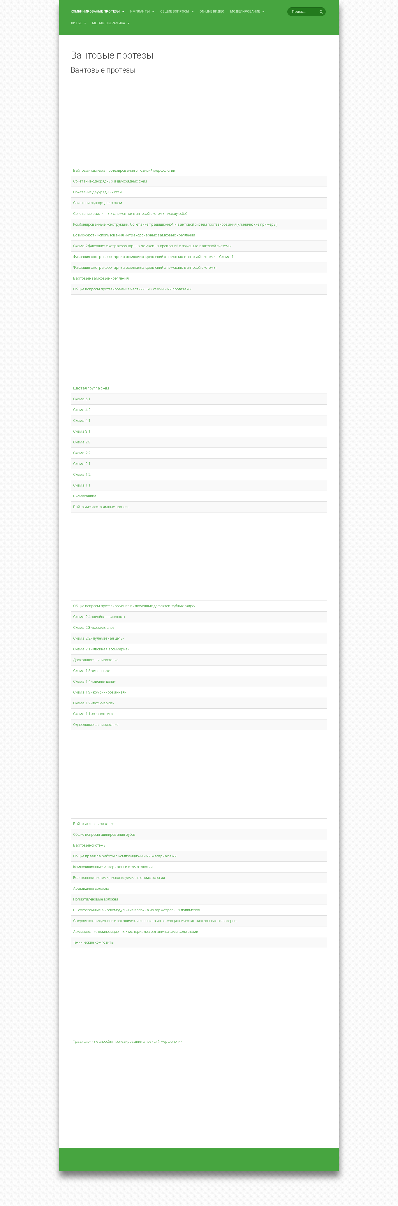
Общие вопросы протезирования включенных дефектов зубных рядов (134, 606)
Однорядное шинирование (95, 724)
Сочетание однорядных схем (97, 203)
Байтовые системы (89, 845)
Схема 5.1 (81, 399)
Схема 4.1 (81, 420)
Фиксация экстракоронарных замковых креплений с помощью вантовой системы (144, 267)
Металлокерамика (109, 23)
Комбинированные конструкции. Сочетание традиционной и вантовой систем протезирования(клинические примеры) (175, 224)
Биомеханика (84, 496)
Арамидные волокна (91, 888)
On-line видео (212, 11)
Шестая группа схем (91, 388)
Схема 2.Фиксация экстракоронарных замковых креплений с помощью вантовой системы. (153, 246)
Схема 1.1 (81, 485)
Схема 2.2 (81, 453)
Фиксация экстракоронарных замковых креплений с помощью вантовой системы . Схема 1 (153, 256)
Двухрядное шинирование (95, 660)
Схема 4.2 (81, 410)
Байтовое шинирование (93, 823)
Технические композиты (93, 942)
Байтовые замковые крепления (101, 278)
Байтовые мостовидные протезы (101, 507)
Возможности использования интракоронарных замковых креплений (134, 235)
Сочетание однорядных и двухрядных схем (110, 181)
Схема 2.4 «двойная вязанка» (99, 617)
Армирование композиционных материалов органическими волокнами (135, 931)
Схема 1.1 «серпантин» (93, 714)
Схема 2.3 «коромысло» (93, 627)
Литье (76, 23)
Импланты (140, 11)
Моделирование (245, 11)
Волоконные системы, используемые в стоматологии (119, 877)
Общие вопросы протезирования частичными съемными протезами (132, 289)
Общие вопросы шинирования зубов (104, 834)
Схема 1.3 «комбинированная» (99, 692)
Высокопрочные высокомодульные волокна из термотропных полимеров (136, 910)
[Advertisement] (199, 122)
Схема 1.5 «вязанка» (91, 670)
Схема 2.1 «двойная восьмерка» (101, 649)
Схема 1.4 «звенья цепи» (94, 681)
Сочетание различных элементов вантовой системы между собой (130, 213)
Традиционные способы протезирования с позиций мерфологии (127, 1041)
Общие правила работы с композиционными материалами (125, 856)
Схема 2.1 (81, 463)
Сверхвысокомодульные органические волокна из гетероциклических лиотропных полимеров (155, 921)
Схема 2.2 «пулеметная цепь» (98, 638)
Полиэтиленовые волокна (95, 899)
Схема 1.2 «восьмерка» (93, 703)
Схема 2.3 (81, 442)
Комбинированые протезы (96, 11)
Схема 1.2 (81, 474)
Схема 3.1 (81, 431)
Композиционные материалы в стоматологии (113, 867)
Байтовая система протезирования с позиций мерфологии (124, 170)
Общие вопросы (175, 11)
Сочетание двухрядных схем (97, 192)
